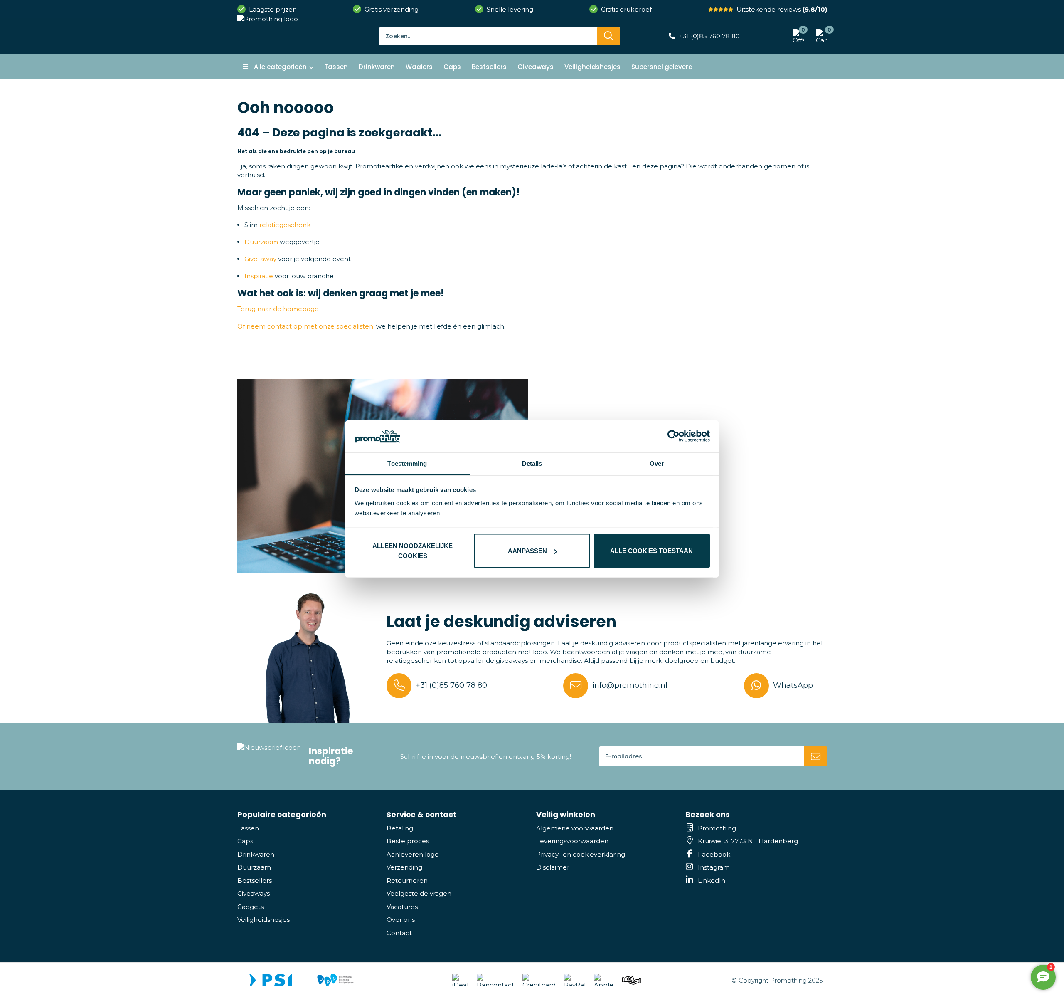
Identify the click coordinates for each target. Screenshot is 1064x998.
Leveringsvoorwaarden (572, 841)
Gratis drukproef (626, 9)
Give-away (260, 259)
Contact (399, 933)
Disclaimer (552, 867)
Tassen (248, 828)
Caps (245, 841)
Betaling (400, 828)
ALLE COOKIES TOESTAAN (651, 550)
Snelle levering (510, 9)
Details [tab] (532, 463)
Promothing (717, 828)
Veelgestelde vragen (419, 893)
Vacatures (402, 907)
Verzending (404, 867)
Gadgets (250, 907)
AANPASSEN (527, 550)
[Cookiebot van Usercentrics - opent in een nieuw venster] (673, 436)
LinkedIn (711, 880)
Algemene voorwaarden (574, 828)
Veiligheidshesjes (263, 920)
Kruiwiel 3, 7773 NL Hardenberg (748, 841)
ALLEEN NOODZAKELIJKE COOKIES (412, 550)
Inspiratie (258, 276)
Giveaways (253, 893)
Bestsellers (254, 880)
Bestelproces (408, 841)
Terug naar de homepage (278, 309)
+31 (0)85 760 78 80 (709, 36)
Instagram (714, 867)
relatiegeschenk (284, 225)
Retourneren (407, 880)
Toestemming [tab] (407, 463)
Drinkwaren (255, 854)
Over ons (401, 920)
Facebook (714, 854)
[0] (819, 36)
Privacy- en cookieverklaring (580, 854)
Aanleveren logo (413, 854)
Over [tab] (657, 463)
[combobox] (488, 36)
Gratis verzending (392, 9)
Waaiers (419, 66)
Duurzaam (261, 242)
